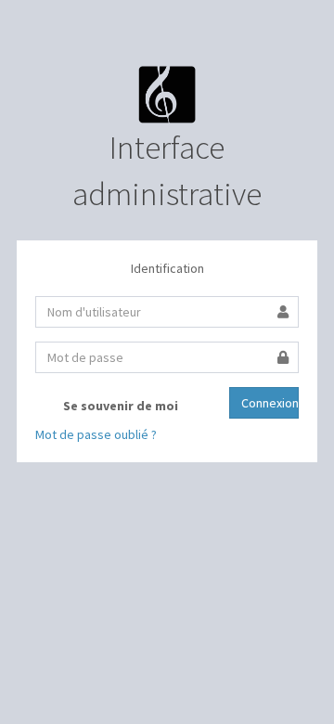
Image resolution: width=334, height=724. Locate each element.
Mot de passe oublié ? (96, 434)
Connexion (270, 402)
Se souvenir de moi (119, 405)
